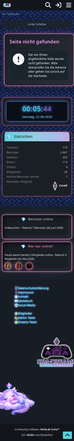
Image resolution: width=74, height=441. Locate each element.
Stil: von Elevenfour (37, 435)
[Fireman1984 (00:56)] (20, 266)
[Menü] (69, 5)
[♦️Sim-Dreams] (7, 5)
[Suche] (48, 5)
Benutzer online (40, 219)
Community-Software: (37, 429)
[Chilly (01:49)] (9, 266)
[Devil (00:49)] (31, 266)
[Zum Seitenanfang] (67, 435)
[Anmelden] (58, 5)
